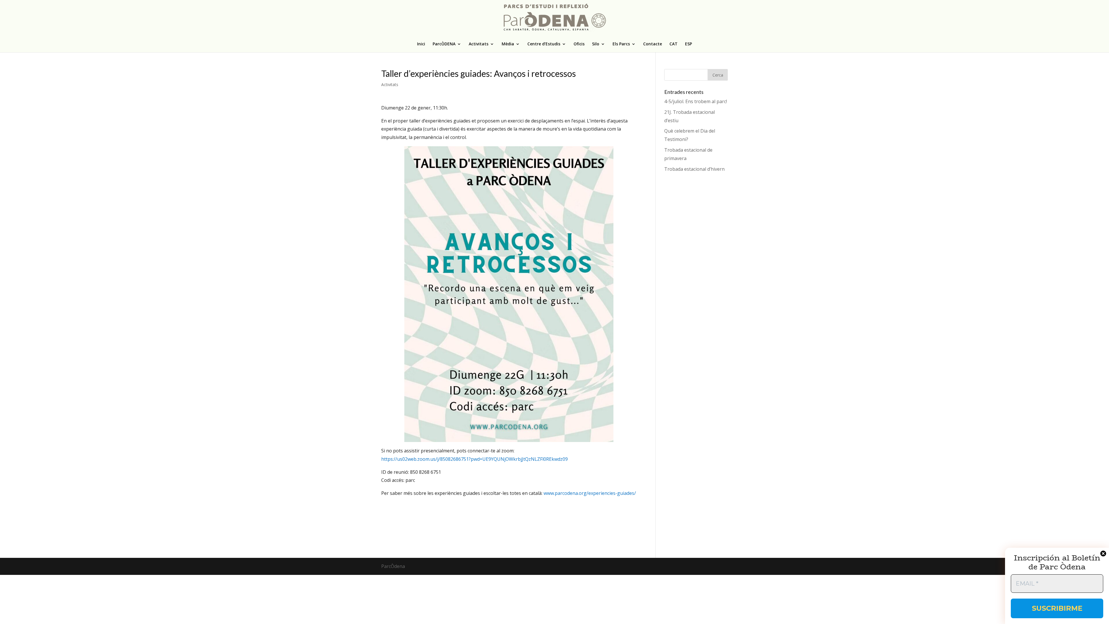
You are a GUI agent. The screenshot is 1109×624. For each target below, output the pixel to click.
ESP (688, 44)
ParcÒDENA (444, 44)
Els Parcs (621, 44)
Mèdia (508, 44)
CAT (673, 44)
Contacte (652, 44)
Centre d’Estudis (543, 44)
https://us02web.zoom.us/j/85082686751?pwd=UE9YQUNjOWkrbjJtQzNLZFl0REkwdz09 (474, 459)
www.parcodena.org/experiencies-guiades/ (590, 493)
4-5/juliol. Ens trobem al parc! (695, 101)
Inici (421, 44)
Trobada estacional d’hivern (694, 169)
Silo (595, 44)
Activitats (478, 44)
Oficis (579, 44)
